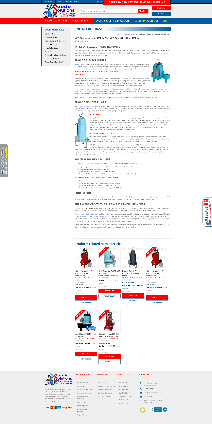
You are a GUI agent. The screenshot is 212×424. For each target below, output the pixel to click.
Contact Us (49, 34)
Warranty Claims (124, 403)
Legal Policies (123, 393)
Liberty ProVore (82, 214)
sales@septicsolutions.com (153, 393)
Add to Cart (85, 298)
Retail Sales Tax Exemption (55, 41)
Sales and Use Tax (125, 396)
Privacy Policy (123, 386)
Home (119, 34)
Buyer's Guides (50, 51)
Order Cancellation (125, 400)
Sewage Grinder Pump (96, 163)
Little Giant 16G (93, 214)
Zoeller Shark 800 (108, 214)
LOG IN (162, 14)
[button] (207, 212)
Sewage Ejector (79, 64)
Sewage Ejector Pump (103, 177)
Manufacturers (80, 20)
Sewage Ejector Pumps (90, 53)
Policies (59, 2)
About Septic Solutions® (54, 62)
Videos (76, 2)
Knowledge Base (51, 48)
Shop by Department (56, 20)
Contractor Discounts (53, 44)
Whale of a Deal (103, 383)
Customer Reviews (52, 58)
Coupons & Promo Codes (106, 386)
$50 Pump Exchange (104, 389)
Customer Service (48, 2)
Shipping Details (51, 37)
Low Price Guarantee (105, 393)
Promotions (68, 2)
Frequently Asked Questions (55, 55)
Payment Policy (124, 383)
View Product (86, 303)
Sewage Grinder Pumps (108, 53)
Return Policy (123, 389)
